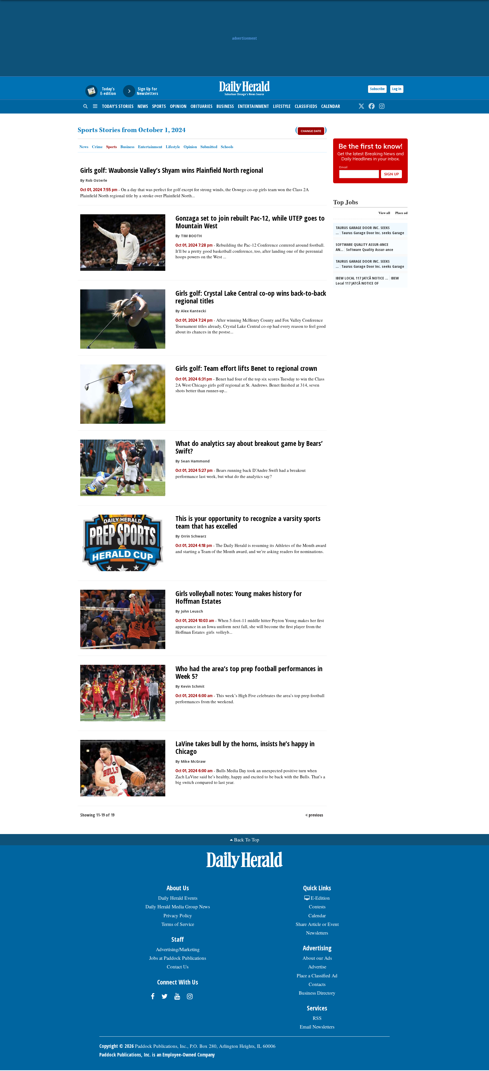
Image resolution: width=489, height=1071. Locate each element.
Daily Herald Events (177, 898)
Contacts (317, 984)
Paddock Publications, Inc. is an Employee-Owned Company (157, 1054)
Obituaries (201, 106)
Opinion (178, 106)
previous (316, 815)
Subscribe (377, 88)
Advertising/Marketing (178, 949)
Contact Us (177, 966)
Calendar (330, 106)
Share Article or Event (317, 924)
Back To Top (246, 839)
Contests (317, 906)
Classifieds (306, 106)
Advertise (317, 966)
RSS (317, 1018)
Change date (311, 131)
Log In (396, 88)
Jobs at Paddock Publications (177, 958)
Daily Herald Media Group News (177, 906)
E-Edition (319, 898)
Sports (159, 106)
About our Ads (317, 958)
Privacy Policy (178, 915)
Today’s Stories (117, 106)
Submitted (208, 146)
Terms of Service (177, 924)
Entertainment (253, 106)
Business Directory (317, 993)
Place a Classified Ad (317, 975)
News (143, 106)
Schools (227, 146)
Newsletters (317, 932)
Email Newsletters (317, 1026)
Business (225, 106)
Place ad (401, 212)
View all (384, 212)
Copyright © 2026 (116, 1046)
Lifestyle (282, 106)
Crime (97, 146)
